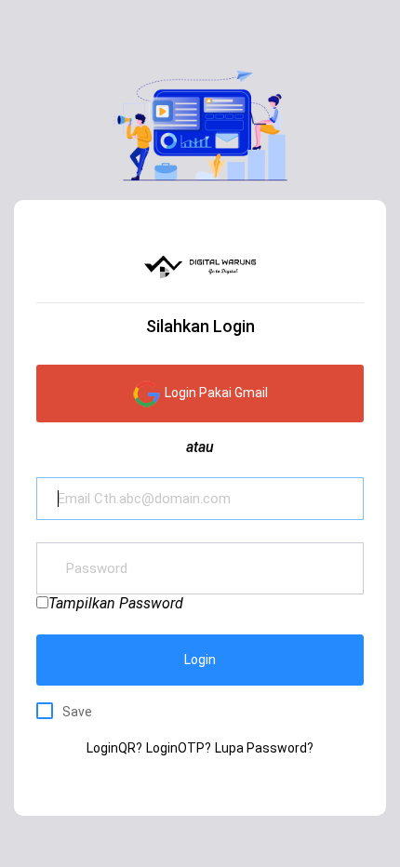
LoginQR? (114, 747)
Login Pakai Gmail (215, 391)
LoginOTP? (178, 747)
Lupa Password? (264, 747)
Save (77, 711)
